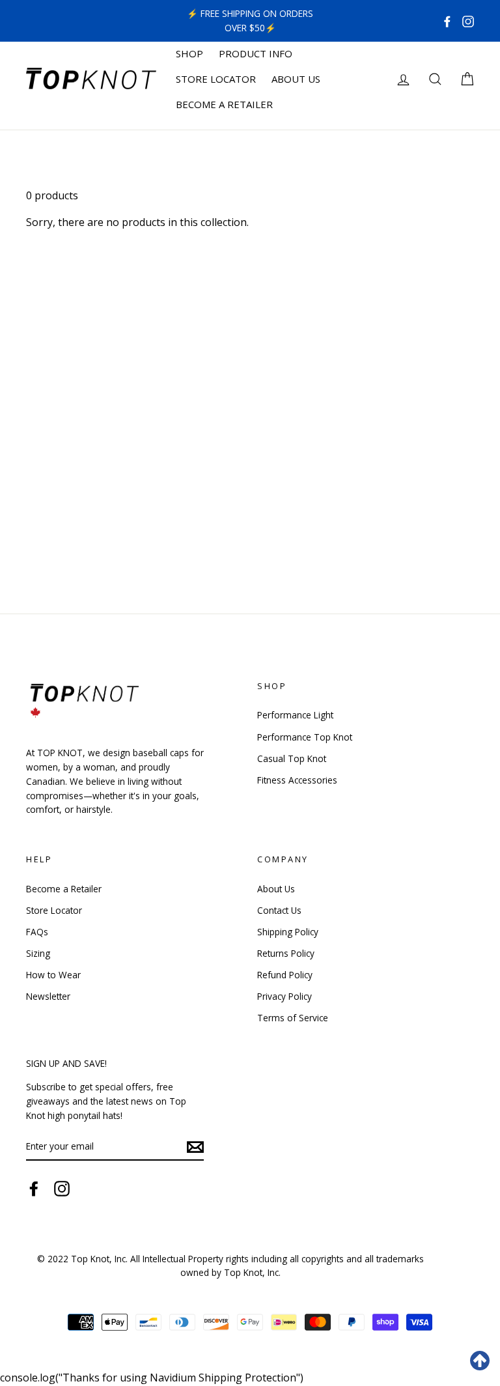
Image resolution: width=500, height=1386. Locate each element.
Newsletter (48, 996)
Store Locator (54, 910)
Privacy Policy (284, 996)
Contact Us (279, 910)
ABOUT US (295, 78)
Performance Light (295, 715)
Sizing (38, 953)
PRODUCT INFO (255, 53)
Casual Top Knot (291, 758)
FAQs (37, 932)
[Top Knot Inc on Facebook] (447, 21)
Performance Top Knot (304, 737)
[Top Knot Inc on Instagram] (468, 21)
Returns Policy (285, 953)
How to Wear (53, 975)
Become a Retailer (64, 889)
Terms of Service (292, 1017)
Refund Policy (284, 975)
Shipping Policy (287, 932)
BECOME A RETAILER (224, 104)
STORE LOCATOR (216, 78)
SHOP (189, 53)
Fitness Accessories (297, 780)
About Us (276, 889)
